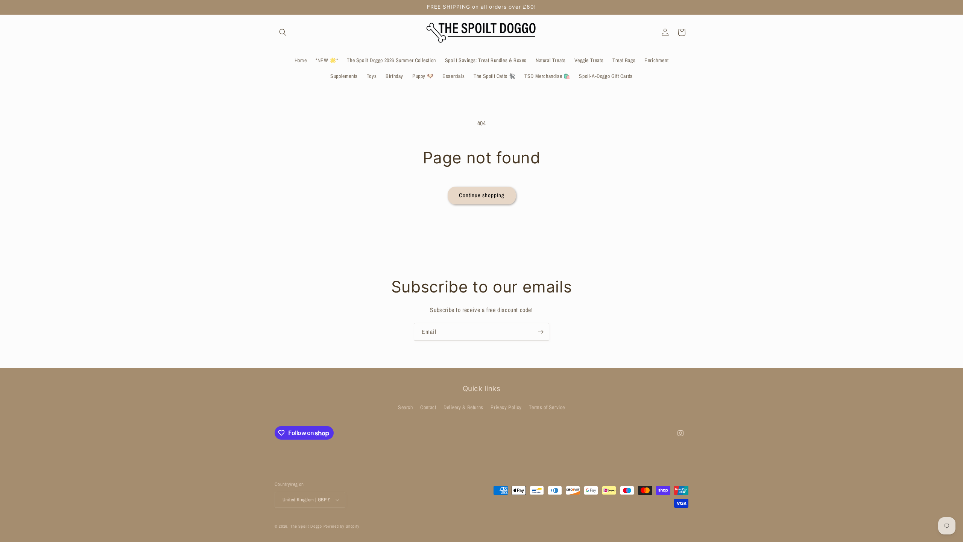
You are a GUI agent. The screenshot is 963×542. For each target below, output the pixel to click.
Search (405, 407)
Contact (428, 407)
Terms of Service (547, 407)
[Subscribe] (540, 332)
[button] (283, 32)
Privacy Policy (506, 407)
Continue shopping (481, 195)
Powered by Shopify (342, 526)
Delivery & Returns (463, 407)
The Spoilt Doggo (306, 526)
